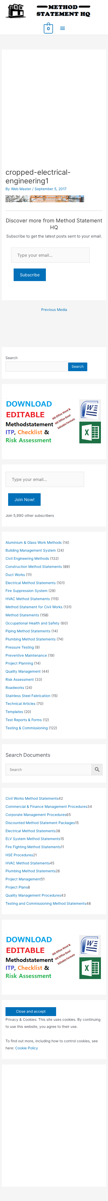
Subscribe (30, 274)
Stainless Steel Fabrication (28, 696)
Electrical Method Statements (31, 583)
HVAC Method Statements (28, 599)
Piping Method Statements (28, 631)
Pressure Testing (20, 647)
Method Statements (22, 615)
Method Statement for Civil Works (34, 607)
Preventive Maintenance (26, 655)
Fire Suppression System (26, 591)
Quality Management (23, 671)
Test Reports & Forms (24, 720)
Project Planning (19, 663)
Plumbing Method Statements (31, 639)
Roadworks (15, 687)
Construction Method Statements (34, 566)
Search (12, 358)
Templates (14, 712)
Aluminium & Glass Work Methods (34, 542)
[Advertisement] (54, 111)
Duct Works (15, 575)
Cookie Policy (26, 1048)
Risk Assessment (20, 679)
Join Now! (24, 499)
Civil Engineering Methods (27, 558)
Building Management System (31, 550)
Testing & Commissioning (27, 728)
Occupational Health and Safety (33, 623)
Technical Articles (20, 703)
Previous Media (54, 310)
